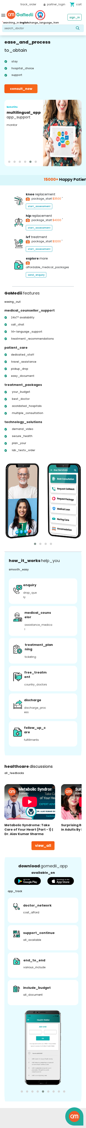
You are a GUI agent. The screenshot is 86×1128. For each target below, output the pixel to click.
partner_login (55, 4)
